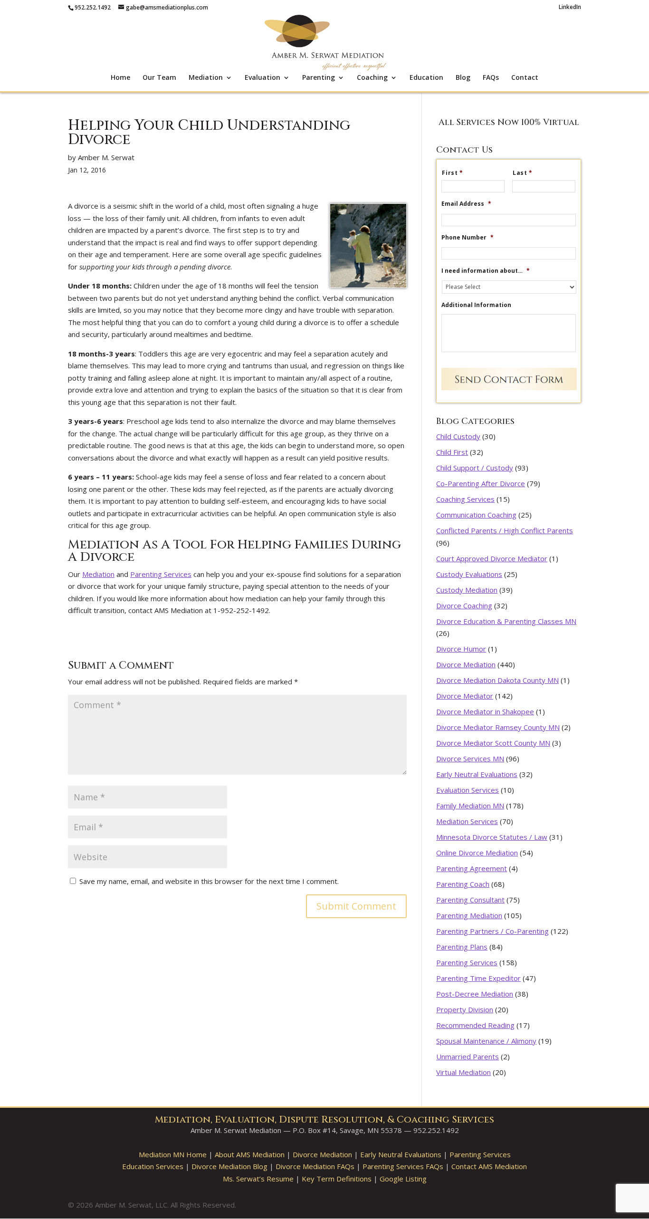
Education (426, 78)
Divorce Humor (461, 648)
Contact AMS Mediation (489, 1166)
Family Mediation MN (470, 805)
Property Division (464, 1009)
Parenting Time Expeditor (478, 978)
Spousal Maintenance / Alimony (486, 1041)
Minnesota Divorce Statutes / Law (491, 837)
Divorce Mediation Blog (229, 1166)
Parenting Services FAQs (403, 1166)
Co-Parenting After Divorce (480, 483)
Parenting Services (160, 574)
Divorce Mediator (464, 696)
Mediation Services (467, 821)
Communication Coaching (476, 514)
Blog (463, 78)
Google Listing (403, 1178)
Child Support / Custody (474, 467)
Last (523, 173)
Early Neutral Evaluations (476, 774)
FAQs (491, 78)
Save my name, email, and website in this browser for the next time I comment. (209, 881)
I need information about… (485, 271)
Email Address (466, 204)
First (452, 173)
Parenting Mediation (469, 915)
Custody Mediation (466, 590)
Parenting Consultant (470, 899)
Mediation (206, 78)
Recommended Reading (475, 1025)
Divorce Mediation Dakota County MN (497, 680)
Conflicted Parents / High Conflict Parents (504, 530)
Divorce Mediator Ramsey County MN (498, 727)
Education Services (152, 1166)
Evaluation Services (467, 790)
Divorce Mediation (466, 664)
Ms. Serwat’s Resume (258, 1178)
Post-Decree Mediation (474, 993)
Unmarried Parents (467, 1056)
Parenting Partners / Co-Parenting (492, 931)
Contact (524, 78)
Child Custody (458, 436)
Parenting (318, 78)
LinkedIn (570, 7)
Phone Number (467, 237)
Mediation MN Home (173, 1154)
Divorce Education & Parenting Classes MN (506, 621)
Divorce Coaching (464, 605)
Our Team (159, 78)
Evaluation (262, 78)
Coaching (372, 78)
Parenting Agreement (471, 868)
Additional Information (476, 305)
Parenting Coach (462, 884)
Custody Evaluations (469, 574)
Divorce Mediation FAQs (315, 1166)
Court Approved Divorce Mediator (491, 558)
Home (120, 78)
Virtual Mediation (463, 1072)
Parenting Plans (461, 946)
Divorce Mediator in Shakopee (485, 711)
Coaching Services (465, 499)
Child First (452, 452)
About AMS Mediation (250, 1154)
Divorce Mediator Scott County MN (493, 743)
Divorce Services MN (470, 758)
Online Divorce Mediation (477, 852)
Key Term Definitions (337, 1178)
